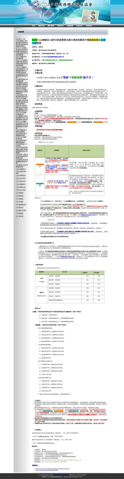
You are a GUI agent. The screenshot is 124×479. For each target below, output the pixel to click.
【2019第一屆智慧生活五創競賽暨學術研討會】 (22, 156)
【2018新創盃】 (21, 175)
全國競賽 (70, 25)
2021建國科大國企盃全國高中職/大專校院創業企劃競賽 (22, 117)
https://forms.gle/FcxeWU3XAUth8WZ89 (53, 206)
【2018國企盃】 (21, 187)
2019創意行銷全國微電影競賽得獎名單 (22, 161)
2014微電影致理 (21, 204)
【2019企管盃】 (21, 178)
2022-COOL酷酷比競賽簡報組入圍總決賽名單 (22, 91)
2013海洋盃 (19, 216)
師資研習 (79, 25)
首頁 (33, 25)
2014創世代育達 (21, 210)
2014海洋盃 (19, 207)
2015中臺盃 (19, 202)
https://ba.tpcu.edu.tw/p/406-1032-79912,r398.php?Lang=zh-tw (61, 460)
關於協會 (51, 25)
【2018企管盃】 (21, 190)
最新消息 (41, 25)
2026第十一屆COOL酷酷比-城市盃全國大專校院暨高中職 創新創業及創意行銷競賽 (22, 42)
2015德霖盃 (19, 199)
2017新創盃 (19, 193)
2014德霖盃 (19, 213)
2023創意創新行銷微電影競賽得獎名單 (22, 75)
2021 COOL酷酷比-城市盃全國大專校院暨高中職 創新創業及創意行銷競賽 (22, 125)
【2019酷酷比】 (21, 169)
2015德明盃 (19, 196)
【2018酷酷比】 (21, 184)
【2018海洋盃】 (21, 181)
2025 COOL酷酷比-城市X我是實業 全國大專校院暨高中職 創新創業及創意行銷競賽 (22, 51)
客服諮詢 (89, 25)
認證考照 (60, 25)
